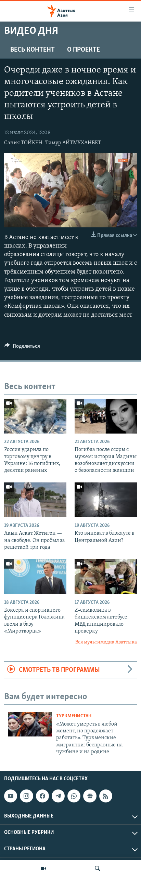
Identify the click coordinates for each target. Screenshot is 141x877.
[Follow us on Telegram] (58, 796)
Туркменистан (73, 716)
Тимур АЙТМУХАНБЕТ (73, 143)
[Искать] (97, 868)
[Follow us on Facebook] (42, 796)
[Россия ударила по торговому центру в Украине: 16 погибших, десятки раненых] (35, 416)
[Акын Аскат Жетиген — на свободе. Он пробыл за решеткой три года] (35, 499)
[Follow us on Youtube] (10, 796)
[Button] (22, 347)
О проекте (83, 49)
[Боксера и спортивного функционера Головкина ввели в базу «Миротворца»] (35, 576)
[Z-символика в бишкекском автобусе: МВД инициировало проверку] (106, 576)
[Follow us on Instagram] (26, 796)
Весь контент (32, 49)
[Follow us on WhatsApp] (73, 796)
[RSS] (105, 796)
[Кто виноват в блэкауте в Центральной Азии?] (106, 499)
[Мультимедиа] (43, 868)
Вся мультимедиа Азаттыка (106, 642)
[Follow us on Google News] (89, 796)
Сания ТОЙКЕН (23, 143)
